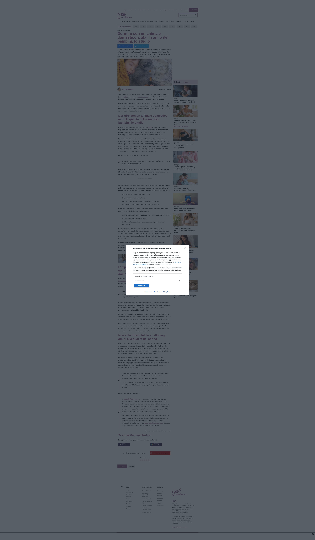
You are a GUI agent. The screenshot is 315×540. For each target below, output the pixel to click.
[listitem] (157, 276)
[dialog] (157, 270)
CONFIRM (141, 285)
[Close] (185, 248)
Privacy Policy (166, 292)
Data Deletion (148, 292)
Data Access (157, 292)
